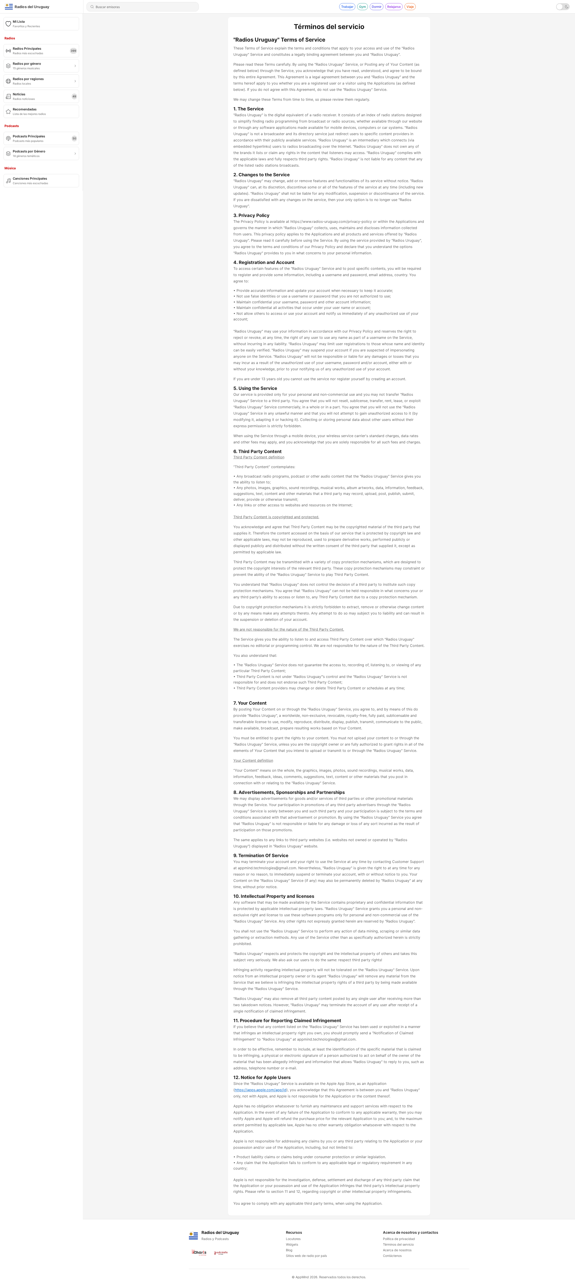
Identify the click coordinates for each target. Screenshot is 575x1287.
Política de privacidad (399, 1239)
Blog (289, 1250)
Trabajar (347, 7)
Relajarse (394, 7)
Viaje (410, 7)
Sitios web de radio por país (306, 1256)
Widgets (292, 1244)
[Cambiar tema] (563, 6)
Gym (362, 7)
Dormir (376, 7)
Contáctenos (392, 1256)
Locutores (293, 1239)
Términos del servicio (398, 1244)
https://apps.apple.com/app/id (260, 1090)
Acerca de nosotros (397, 1250)
